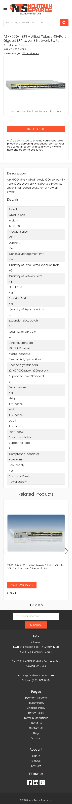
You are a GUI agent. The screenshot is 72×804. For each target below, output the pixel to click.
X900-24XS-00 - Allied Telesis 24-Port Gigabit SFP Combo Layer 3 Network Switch (35, 567)
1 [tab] (30, 605)
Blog (36, 733)
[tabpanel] (36, 550)
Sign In (36, 756)
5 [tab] (42, 605)
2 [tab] (33, 605)
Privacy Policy (36, 702)
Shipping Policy (36, 708)
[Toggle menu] (5, 9)
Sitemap (36, 738)
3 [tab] (36, 605)
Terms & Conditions (36, 718)
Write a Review (30, 53)
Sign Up (36, 761)
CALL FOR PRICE (36, 129)
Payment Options (36, 697)
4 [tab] (39, 605)
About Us (36, 723)
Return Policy (36, 713)
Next (66, 551)
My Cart (36, 766)
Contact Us (36, 728)
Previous (4, 551)
